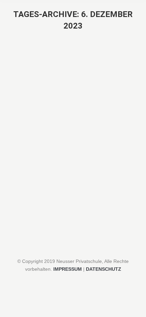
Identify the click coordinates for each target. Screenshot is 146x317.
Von (53, 219)
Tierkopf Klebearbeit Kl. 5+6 (57, 207)
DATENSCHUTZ (103, 269)
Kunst (21, 219)
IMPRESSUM (67, 269)
